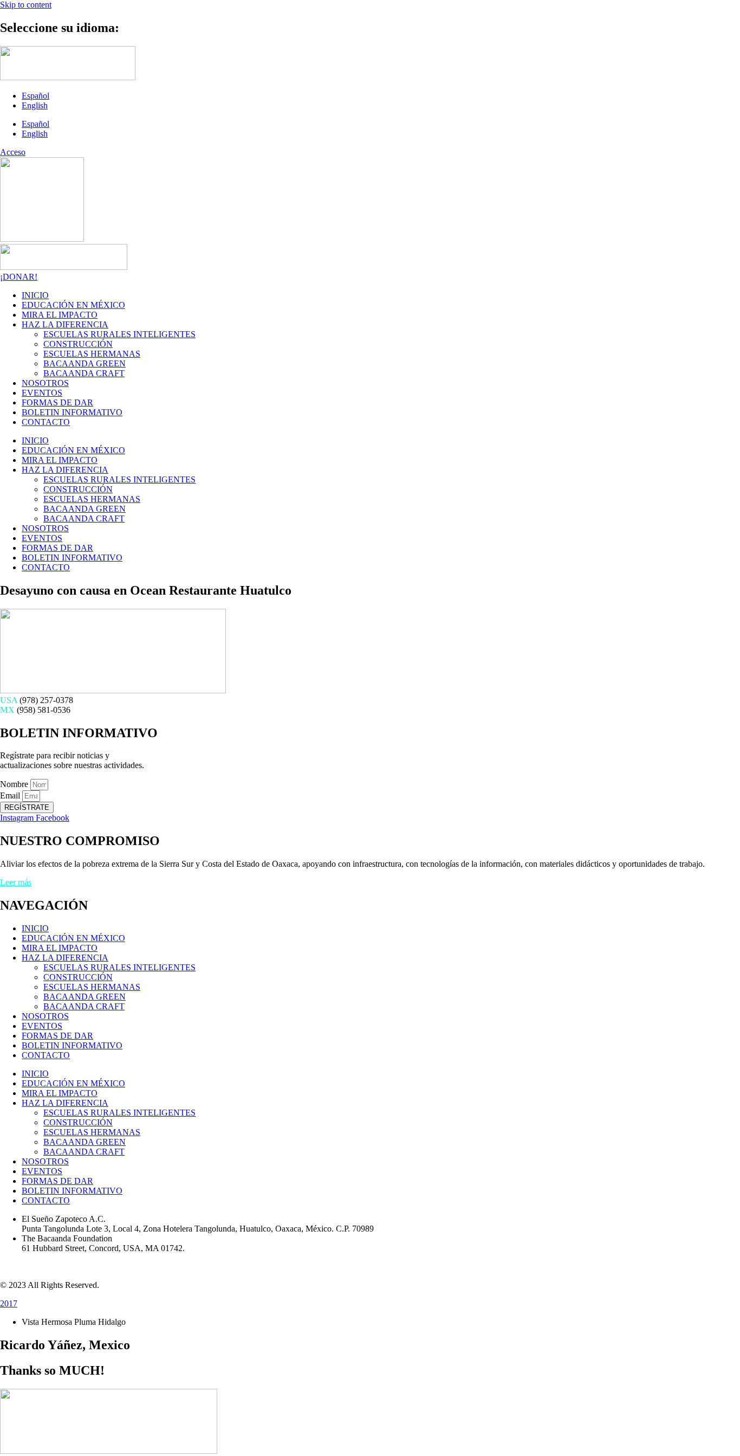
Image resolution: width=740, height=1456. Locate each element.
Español (35, 95)
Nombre (15, 784)
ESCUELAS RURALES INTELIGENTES (119, 334)
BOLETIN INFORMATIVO (72, 412)
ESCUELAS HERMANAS (91, 353)
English (35, 105)
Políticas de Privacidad (38, 1266)
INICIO (35, 295)
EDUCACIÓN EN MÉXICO (73, 305)
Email (11, 795)
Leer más (15, 882)
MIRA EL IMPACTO (60, 314)
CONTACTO (46, 422)
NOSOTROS (45, 383)
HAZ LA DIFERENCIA (65, 324)
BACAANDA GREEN (84, 363)
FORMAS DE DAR (57, 402)
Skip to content (25, 4)
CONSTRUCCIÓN (78, 344)
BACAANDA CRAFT (84, 373)
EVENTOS (42, 392)
